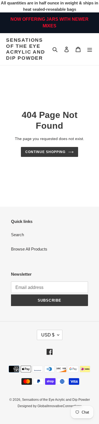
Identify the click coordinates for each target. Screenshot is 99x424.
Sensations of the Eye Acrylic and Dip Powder (25, 49)
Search (17, 234)
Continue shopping (45, 152)
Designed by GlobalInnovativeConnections (50, 406)
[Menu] (89, 49)
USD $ (47, 335)
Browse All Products (29, 249)
